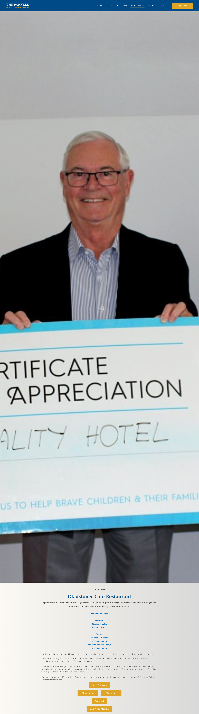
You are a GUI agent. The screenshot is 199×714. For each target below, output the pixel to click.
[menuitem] (99, 5)
